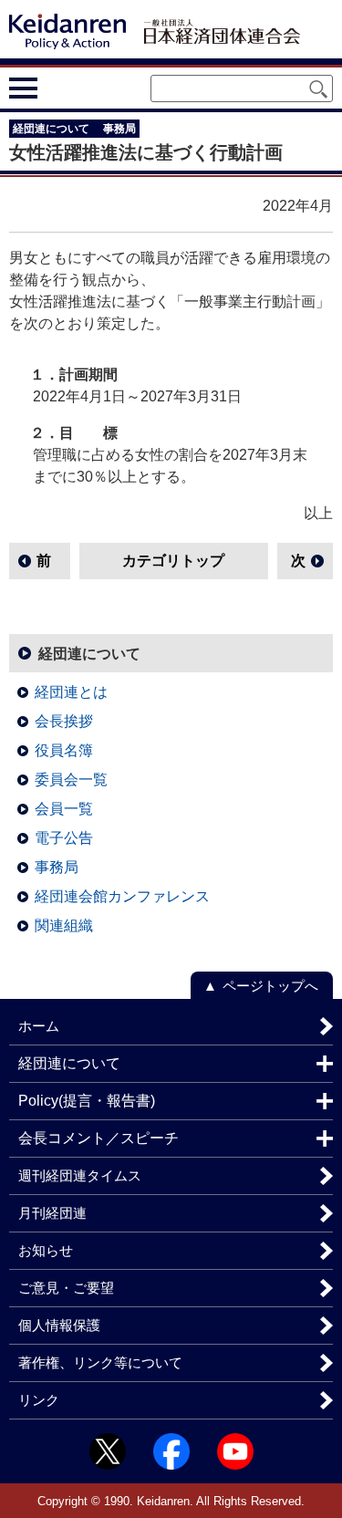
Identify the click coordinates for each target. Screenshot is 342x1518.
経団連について (89, 653)
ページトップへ (270, 985)
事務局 (56, 867)
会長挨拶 (64, 721)
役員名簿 (64, 750)
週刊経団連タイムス (79, 1175)
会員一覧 (64, 808)
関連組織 (64, 925)
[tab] (57, 88)
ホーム (38, 1026)
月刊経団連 (52, 1213)
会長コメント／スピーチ (98, 1138)
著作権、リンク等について (100, 1362)
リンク (38, 1400)
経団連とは (71, 692)
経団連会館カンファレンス (122, 896)
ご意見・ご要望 (66, 1287)
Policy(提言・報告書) (86, 1100)
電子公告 (64, 838)
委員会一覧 (71, 779)
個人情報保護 (59, 1325)
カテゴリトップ (173, 560)
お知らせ (45, 1250)
